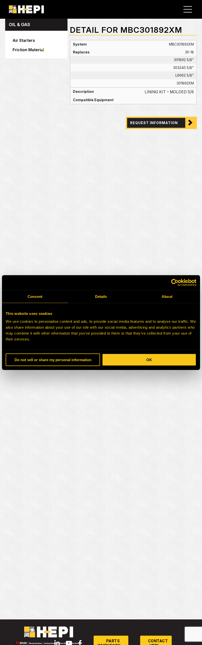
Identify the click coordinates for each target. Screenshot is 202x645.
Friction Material (28, 49)
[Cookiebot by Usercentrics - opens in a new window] (174, 282)
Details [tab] (101, 296)
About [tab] (167, 296)
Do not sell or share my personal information (53, 359)
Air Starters (24, 40)
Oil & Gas (19, 24)
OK (149, 359)
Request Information (154, 123)
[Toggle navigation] (190, 9)
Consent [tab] (35, 296)
